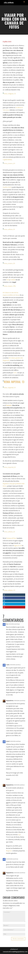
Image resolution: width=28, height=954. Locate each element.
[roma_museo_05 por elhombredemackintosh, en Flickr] (9, 266)
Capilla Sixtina (7, 159)
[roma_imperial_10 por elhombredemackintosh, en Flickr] (9, 470)
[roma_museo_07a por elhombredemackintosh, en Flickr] (9, 289)
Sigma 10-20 (18, 545)
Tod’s (15, 373)
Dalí (8, 280)
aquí (19, 834)
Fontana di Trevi (11, 538)
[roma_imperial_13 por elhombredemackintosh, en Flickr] (13, 384)
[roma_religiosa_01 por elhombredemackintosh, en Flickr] (9, 96)
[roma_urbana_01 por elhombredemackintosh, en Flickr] (9, 534)
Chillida (13, 280)
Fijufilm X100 (7, 187)
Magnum (9, 851)
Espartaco (6, 483)
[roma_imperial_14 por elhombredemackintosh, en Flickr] (9, 390)
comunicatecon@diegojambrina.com (15, 952)
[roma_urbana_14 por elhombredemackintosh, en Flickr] (9, 232)
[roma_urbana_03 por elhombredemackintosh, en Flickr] (9, 590)
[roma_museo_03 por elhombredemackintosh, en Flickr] (9, 166)
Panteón (9, 405)
